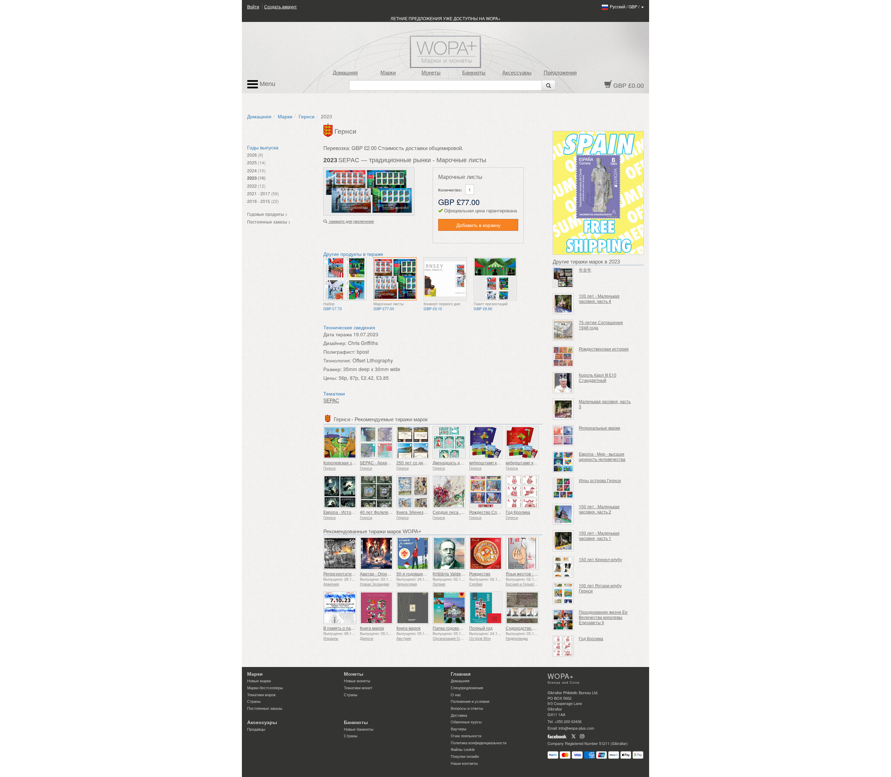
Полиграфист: (339, 351)
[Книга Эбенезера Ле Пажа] (412, 491)
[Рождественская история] (563, 356)
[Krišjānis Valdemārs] (449, 553)
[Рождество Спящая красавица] (485, 491)
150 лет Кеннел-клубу (600, 559)
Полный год (480, 628)
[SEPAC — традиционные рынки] (344, 278)
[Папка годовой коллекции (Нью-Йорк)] (449, 608)
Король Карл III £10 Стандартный (597, 377)
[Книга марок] (376, 608)
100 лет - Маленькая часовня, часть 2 (599, 509)
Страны (254, 701)
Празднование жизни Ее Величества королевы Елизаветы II (603, 617)
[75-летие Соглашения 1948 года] (563, 330)
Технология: (337, 360)
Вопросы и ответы (467, 708)
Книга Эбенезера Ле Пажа (422, 512)
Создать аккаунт (280, 6)
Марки (388, 73)
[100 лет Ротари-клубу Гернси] (563, 593)
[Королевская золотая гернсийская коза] (339, 442)
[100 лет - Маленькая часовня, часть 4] (563, 303)
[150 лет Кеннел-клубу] (563, 567)
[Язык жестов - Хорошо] (522, 553)
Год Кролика (518, 512)
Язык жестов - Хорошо (528, 573)
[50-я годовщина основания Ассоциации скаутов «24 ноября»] (412, 553)
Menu (266, 83)
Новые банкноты (358, 729)
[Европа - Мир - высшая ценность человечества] (563, 461)
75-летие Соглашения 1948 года (601, 324)
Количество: (450, 190)
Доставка (459, 715)
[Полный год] (485, 608)
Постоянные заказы (264, 708)
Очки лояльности (466, 735)
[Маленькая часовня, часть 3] (563, 409)
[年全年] (563, 277)
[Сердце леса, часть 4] (449, 491)
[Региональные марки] (563, 435)
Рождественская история (604, 349)
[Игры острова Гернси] (563, 488)
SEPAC (331, 400)
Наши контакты (464, 763)
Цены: (330, 377)
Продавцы (256, 729)
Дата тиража (337, 334)
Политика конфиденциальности (478, 742)
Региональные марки (599, 428)
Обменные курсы (466, 721)
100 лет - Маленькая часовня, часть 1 (599, 535)
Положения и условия (470, 701)
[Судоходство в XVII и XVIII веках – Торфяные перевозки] (522, 608)
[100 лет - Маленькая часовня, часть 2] (563, 514)
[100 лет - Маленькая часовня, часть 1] (563, 540)
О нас (456, 694)
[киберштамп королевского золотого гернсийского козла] (485, 442)
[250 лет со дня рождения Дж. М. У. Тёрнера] (412, 442)
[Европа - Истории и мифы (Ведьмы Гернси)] (339, 491)
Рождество (479, 573)
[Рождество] (485, 553)
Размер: (332, 369)
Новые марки (259, 680)
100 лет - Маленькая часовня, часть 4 (599, 298)
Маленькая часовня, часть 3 (605, 403)
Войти (253, 6)
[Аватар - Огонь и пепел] (376, 553)
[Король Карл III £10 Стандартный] (563, 382)
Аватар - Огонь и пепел (383, 573)
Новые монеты (357, 680)
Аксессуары (516, 73)
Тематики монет (358, 687)
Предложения (560, 73)
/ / (625, 6)
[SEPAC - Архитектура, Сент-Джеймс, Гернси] (376, 442)
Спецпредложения (467, 687)
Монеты (431, 73)
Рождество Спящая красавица (499, 512)
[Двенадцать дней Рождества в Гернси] (449, 442)
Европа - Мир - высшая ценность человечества (602, 456)
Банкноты (474, 73)
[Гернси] (328, 129)
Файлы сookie (463, 749)
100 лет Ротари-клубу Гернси (600, 588)
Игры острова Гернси (600, 480)
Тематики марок (261, 694)
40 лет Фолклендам (379, 512)
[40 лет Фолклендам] (376, 491)
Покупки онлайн (465, 756)
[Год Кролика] (522, 491)
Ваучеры (458, 728)
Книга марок (372, 628)
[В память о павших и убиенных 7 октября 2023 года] (339, 608)
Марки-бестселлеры (265, 687)
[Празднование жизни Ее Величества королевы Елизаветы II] (563, 619)
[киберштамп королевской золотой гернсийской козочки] (522, 442)
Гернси (307, 116)
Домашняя (345, 73)
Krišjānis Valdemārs (451, 573)
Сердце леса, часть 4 (454, 512)
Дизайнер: (335, 342)
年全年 (585, 270)
